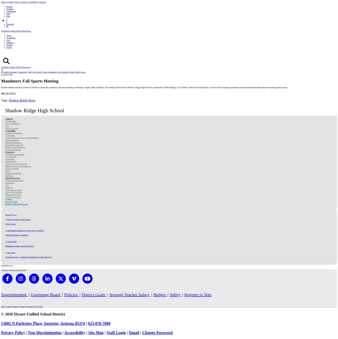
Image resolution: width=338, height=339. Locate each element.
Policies (71, 294)
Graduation (10, 159)
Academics (11, 38)
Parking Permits (11, 169)
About (9, 35)
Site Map (96, 332)
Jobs (8, 16)
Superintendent (14, 294)
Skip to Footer (21, 2)
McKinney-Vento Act (14, 145)
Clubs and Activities (13, 190)
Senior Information (13, 150)
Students (9, 9)
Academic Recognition (14, 154)
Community (11, 11)
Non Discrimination (45, 332)
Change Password (157, 332)
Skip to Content (7, 2)
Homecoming (11, 161)
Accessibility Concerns (36, 2)
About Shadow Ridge (14, 180)
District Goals (94, 294)
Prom (7, 171)
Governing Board (46, 294)
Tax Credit (38, 307)
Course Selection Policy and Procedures (22, 138)
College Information (13, 133)
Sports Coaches (11, 128)
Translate (10, 24)
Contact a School (26, 307)
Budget (160, 294)
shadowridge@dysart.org (16, 204)
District (9, 45)
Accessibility (74, 332)
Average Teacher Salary (129, 294)
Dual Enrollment (12, 140)
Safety (176, 294)
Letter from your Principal (16, 164)
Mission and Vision (13, 195)
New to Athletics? (12, 124)
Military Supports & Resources (18, 166)
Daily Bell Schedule (13, 192)
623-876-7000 (99, 323)
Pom (7, 126)
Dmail (134, 332)
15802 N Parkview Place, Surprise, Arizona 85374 (43, 323)
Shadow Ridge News (22, 100)
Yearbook (9, 176)
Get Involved (10, 157)
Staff (8, 14)
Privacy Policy (13, 332)
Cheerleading (10, 121)
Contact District (11, 307)
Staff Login (80, 72)
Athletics (10, 43)
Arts (8, 40)
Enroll (8, 47)
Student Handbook (13, 173)
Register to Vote (197, 294)
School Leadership (13, 197)
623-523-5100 (11, 202)
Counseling (10, 135)
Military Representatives (15, 147)
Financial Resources (13, 143)
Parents (9, 7)
